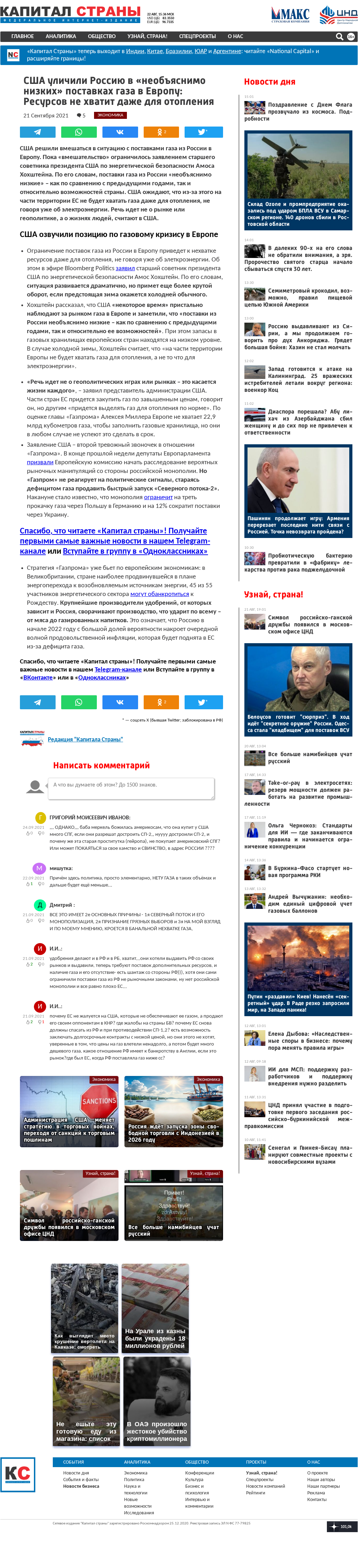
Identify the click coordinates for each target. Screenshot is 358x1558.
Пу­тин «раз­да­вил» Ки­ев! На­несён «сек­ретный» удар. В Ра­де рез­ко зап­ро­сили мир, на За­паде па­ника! (298, 1003)
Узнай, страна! (147, 37)
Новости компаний (265, 1486)
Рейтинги (255, 1493)
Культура (194, 1479)
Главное (23, 37)
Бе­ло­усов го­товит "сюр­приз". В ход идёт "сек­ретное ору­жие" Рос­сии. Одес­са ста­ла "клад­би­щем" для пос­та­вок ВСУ (298, 723)
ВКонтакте (38, 678)
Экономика (104, 1079)
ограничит (158, 497)
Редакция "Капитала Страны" (85, 740)
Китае (155, 52)
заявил (125, 268)
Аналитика (61, 37)
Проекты (256, 1462)
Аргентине (227, 52)
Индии (135, 52)
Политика (134, 1479)
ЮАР (201, 52)
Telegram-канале (118, 670)
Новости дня (269, 81)
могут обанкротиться (159, 594)
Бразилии (179, 52)
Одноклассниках (102, 678)
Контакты (317, 1499)
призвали (40, 462)
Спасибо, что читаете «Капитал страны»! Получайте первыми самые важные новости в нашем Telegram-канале (115, 541)
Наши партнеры (323, 1486)
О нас (235, 37)
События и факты (81, 1479)
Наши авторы (321, 1479)
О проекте (317, 1473)
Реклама (316, 1493)
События (73, 1462)
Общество (102, 37)
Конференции (199, 1473)
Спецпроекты (197, 37)
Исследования (139, 1513)
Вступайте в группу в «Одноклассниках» (135, 551)
